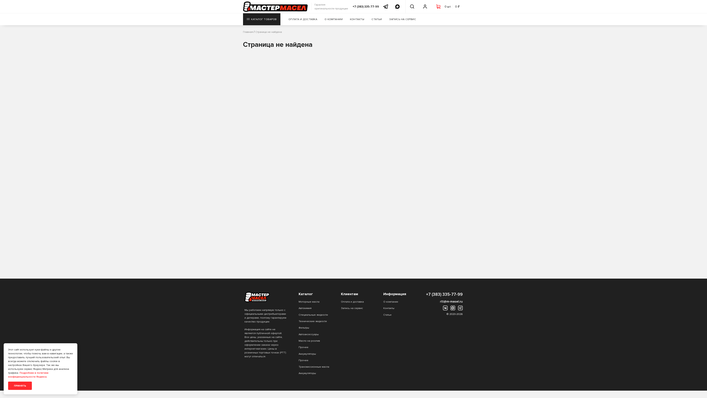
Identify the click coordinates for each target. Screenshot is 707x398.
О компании (334, 19)
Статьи (377, 19)
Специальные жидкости (313, 314)
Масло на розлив (309, 340)
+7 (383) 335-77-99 (366, 6)
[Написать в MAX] (397, 6)
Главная (248, 32)
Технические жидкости (313, 321)
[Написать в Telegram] (385, 6)
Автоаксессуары (309, 334)
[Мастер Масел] (266, 297)
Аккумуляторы (307, 353)
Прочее (303, 347)
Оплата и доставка (303, 19)
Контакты (357, 19)
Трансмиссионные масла (314, 366)
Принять (20, 385)
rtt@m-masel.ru (451, 301)
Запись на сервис (402, 19)
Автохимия (305, 308)
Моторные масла (309, 301)
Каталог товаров (264, 19)
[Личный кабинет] (425, 6)
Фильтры (304, 327)
